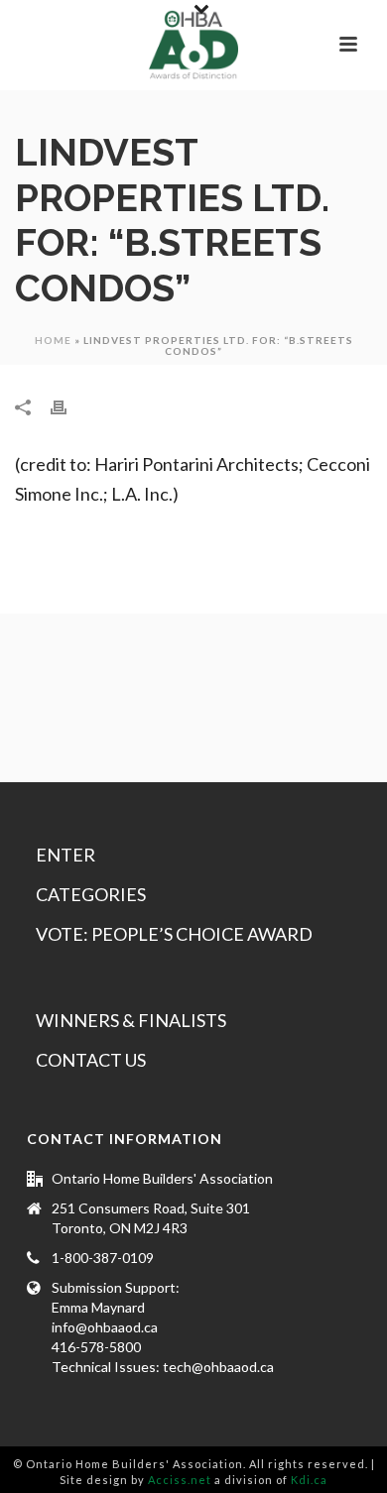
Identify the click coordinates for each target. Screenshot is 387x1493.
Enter (65, 854)
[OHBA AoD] (193, 44)
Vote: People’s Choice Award (174, 934)
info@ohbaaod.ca (105, 1327)
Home (53, 340)
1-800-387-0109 (103, 1257)
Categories (91, 894)
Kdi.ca (309, 1479)
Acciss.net (179, 1479)
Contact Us (91, 1060)
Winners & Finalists (131, 1020)
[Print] (68, 405)
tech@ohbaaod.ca (218, 1366)
